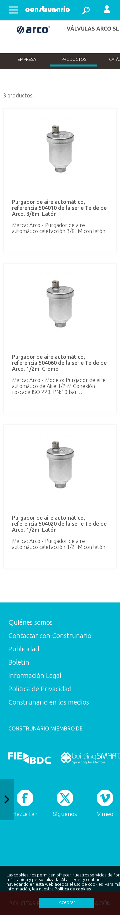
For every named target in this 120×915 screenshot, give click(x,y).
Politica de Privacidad (40, 689)
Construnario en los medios (48, 702)
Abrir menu (13, 10)
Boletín (18, 662)
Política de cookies (73, 888)
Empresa (27, 59)
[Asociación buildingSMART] (90, 758)
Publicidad (23, 649)
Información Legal (34, 675)
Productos (73, 59)
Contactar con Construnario (49, 635)
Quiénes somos (30, 622)
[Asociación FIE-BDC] (29, 758)
